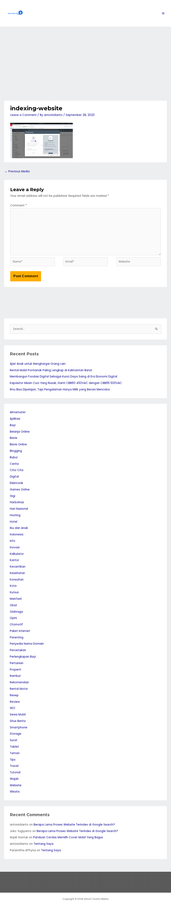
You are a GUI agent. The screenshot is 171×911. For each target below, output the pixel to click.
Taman (15, 753)
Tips (12, 760)
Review (15, 702)
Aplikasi (15, 419)
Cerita (14, 464)
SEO (12, 708)
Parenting (16, 637)
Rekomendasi (19, 682)
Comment (18, 205)
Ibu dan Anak (19, 528)
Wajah (14, 779)
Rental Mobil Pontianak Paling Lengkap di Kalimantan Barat (51, 370)
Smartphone (18, 727)
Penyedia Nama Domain (27, 644)
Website (15, 785)
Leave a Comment (23, 115)
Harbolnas (17, 502)
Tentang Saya (43, 844)
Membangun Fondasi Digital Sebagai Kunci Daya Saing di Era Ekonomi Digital (63, 377)
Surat (13, 740)
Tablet (14, 747)
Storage (15, 734)
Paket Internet (20, 631)
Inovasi (15, 547)
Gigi (12, 496)
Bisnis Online (18, 444)
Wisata (15, 792)
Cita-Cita (16, 470)
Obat (13, 605)
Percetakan (18, 650)
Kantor (14, 560)
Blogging (16, 451)
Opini (13, 618)
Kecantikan (17, 567)
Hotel (13, 522)
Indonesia (16, 534)
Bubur (14, 457)
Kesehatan (17, 573)
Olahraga (16, 612)
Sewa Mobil (18, 715)
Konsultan (17, 580)
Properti (15, 670)
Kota (13, 586)
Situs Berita (18, 721)
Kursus (14, 592)
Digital (14, 477)
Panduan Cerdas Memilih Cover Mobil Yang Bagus (68, 837)
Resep (14, 695)
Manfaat (16, 599)
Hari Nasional (19, 509)
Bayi (13, 425)
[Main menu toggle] (163, 13)
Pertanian (16, 663)
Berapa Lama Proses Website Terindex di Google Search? (74, 825)
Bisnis (13, 438)
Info (12, 541)
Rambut (15, 676)
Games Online (20, 490)
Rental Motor (19, 689)
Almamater (18, 412)
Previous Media (17, 171)
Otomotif (16, 624)
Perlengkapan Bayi (23, 657)
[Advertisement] (85, 58)
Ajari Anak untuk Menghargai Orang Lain (37, 364)
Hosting (15, 515)
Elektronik (16, 483)
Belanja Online (20, 432)
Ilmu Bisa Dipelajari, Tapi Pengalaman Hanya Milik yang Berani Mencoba (60, 389)
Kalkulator (17, 554)
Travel (14, 766)
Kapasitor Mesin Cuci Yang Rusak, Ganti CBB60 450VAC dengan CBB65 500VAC (66, 383)
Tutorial (15, 772)
